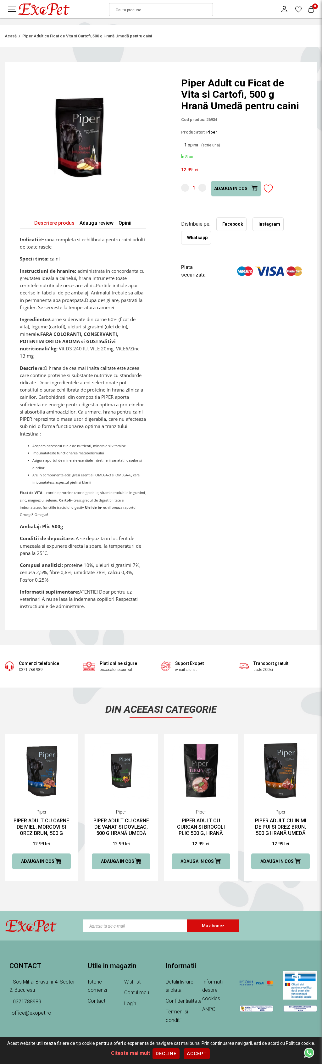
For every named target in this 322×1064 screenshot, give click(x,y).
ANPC (208, 1009)
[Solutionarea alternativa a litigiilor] (256, 1008)
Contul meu (136, 992)
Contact (96, 1001)
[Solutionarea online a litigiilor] (300, 1008)
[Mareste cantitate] (202, 188)
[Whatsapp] (309, 1052)
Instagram (269, 224)
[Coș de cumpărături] (311, 9)
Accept (197, 1053)
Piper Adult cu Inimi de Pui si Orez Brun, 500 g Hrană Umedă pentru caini (280, 827)
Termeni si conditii (177, 1016)
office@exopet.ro (31, 1013)
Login (130, 1003)
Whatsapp (197, 237)
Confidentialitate (184, 1001)
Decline (166, 1053)
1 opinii (202, 144)
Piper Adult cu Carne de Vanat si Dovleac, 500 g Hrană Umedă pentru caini (121, 827)
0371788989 (26, 1002)
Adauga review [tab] (97, 223)
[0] (298, 9)
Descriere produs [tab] (54, 223)
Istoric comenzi (97, 986)
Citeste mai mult (130, 1053)
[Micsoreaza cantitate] (185, 188)
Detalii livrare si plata (179, 986)
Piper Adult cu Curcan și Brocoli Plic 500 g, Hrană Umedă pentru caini (201, 827)
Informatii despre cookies (212, 990)
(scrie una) (210, 145)
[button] (140, 83)
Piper (211, 132)
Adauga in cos (231, 188)
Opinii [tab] (125, 223)
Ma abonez (213, 925)
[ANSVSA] (300, 985)
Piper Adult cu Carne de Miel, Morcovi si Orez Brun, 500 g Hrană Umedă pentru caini (41, 827)
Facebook (232, 224)
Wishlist (132, 982)
